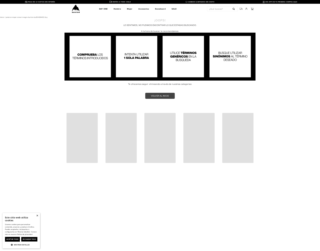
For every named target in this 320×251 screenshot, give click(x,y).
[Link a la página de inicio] (2, 17)
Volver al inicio (160, 95)
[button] (65, 131)
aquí (90, 244)
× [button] (37, 216)
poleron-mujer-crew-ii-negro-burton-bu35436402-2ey (27, 17)
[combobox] (222, 9)
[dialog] (21, 230)
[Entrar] (246, 8)
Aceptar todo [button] (12, 239)
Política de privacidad (24, 234)
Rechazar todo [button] (29, 239)
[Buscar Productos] (234, 9)
